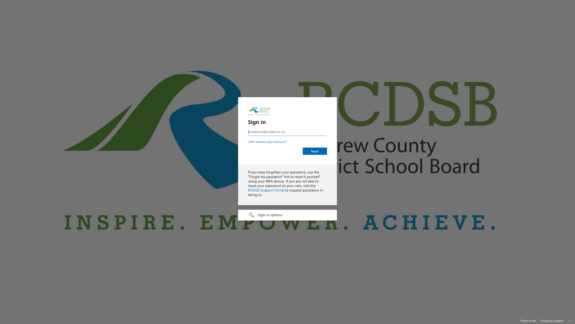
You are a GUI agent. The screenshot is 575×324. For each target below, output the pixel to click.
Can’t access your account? (267, 142)
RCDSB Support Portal (266, 190)
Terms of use (528, 320)
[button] (287, 215)
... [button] (570, 320)
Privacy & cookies (552, 320)
